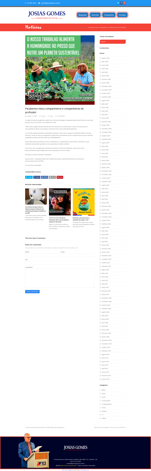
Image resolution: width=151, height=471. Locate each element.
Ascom (43, 116)
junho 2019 (105, 361)
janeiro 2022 (105, 252)
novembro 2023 (106, 174)
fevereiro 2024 (106, 164)
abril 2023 (105, 199)
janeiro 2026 (105, 83)
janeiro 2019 (105, 379)
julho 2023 (105, 189)
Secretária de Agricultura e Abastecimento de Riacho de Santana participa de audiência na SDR (35, 210)
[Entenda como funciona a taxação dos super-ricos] (84, 201)
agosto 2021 (105, 270)
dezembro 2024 (106, 129)
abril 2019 (105, 368)
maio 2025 (105, 111)
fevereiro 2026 (106, 79)
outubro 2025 (106, 93)
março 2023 (105, 203)
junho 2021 (105, 277)
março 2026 (105, 76)
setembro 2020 (106, 308)
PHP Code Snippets (67, 470)
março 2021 (105, 287)
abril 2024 (105, 157)
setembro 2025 (106, 97)
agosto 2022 (105, 227)
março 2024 (105, 160)
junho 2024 (105, 150)
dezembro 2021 (106, 255)
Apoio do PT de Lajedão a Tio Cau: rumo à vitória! (109, 427)
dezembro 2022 (106, 213)
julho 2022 (105, 231)
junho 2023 (105, 192)
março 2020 (105, 330)
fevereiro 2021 (106, 291)
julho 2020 (105, 316)
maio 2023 (105, 196)
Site (26, 259)
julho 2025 (105, 104)
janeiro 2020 (105, 337)
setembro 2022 (106, 224)
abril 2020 (105, 326)
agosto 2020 (105, 312)
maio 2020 (105, 323)
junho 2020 (105, 319)
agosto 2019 (105, 354)
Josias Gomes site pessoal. (68, 465)
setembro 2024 (106, 139)
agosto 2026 (105, 58)
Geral (51, 116)
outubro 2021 (106, 263)
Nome (27, 252)
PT (102, 415)
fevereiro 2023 (106, 206)
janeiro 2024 (105, 167)
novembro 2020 (106, 301)
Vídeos (104, 418)
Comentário (29, 267)
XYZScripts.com (84, 470)
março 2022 (105, 245)
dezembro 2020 (106, 298)
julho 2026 (105, 61)
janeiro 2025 (105, 125)
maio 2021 (105, 280)
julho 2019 (105, 358)
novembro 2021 (106, 259)
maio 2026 (105, 69)
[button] (29, 177)
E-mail (63, 252)
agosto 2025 (105, 100)
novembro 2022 (106, 217)
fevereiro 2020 (106, 333)
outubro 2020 (106, 305)
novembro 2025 (106, 90)
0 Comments (61, 116)
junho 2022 (105, 234)
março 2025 (105, 118)
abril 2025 (105, 114)
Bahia (103, 390)
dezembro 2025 (106, 86)
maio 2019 (105, 365)
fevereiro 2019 (106, 375)
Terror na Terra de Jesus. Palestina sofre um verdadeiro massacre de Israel (59, 220)
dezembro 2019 (106, 340)
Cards (104, 397)
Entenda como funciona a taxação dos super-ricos (81, 219)
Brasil (103, 393)
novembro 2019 (106, 344)
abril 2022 (105, 241)
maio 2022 (105, 238)
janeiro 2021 (105, 294)
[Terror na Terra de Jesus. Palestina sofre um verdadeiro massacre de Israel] (60, 201)
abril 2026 (105, 72)
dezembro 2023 (106, 171)
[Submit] (123, 42)
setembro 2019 (106, 351)
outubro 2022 (106, 220)
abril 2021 (105, 284)
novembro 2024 (106, 132)
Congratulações (107, 404)
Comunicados (106, 401)
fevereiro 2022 (106, 249)
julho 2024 (105, 146)
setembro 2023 (106, 181)
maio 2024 (105, 153)
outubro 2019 (106, 347)
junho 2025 (105, 107)
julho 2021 (105, 273)
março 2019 (105, 372)
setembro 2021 (106, 266)
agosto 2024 (105, 143)
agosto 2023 (105, 185)
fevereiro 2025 (106, 122)
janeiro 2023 (105, 210)
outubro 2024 (106, 136)
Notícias (104, 411)
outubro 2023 (106, 178)
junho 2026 (105, 65)
